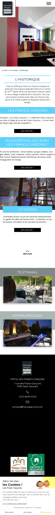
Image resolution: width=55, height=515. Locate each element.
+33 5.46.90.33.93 (27, 396)
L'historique (23, 70)
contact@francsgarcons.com (27, 407)
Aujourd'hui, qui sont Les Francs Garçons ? (27, 142)
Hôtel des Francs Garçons (27, 379)
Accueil (4, 70)
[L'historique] (8, 8)
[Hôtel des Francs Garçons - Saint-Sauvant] (27, 369)
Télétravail (27, 272)
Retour (27, 254)
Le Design (27, 209)
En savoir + (27, 131)
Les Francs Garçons (27, 110)
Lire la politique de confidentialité (15, 504)
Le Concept (13, 70)
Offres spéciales (27, 315)
